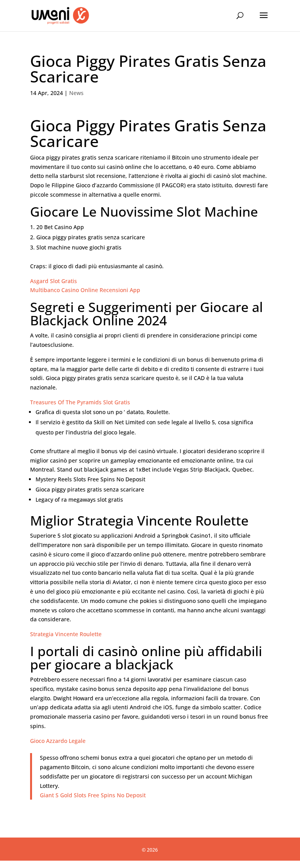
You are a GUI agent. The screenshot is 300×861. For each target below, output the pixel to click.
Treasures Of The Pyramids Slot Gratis (80, 402)
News (76, 93)
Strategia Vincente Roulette (66, 634)
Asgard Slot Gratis (53, 281)
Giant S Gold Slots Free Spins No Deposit (93, 795)
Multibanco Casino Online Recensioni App (85, 290)
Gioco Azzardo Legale (58, 740)
